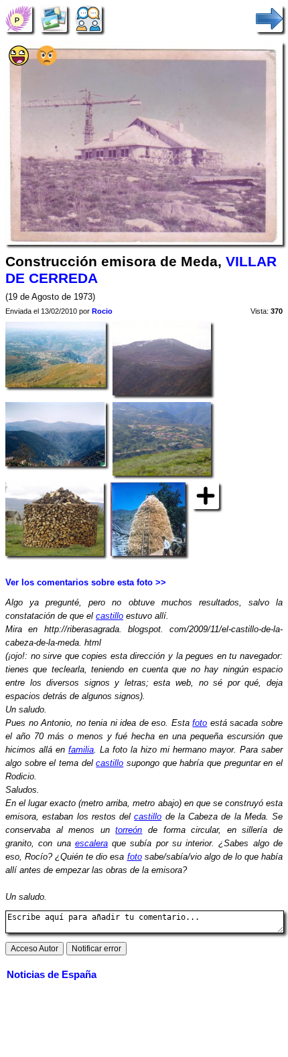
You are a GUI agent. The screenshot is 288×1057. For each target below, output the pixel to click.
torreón (128, 830)
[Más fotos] (205, 495)
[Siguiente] (269, 18)
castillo (109, 616)
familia (81, 750)
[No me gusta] (47, 63)
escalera (91, 843)
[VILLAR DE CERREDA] (18, 18)
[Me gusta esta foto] (19, 63)
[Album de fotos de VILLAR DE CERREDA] (53, 18)
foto (199, 723)
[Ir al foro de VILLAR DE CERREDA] (88, 18)
